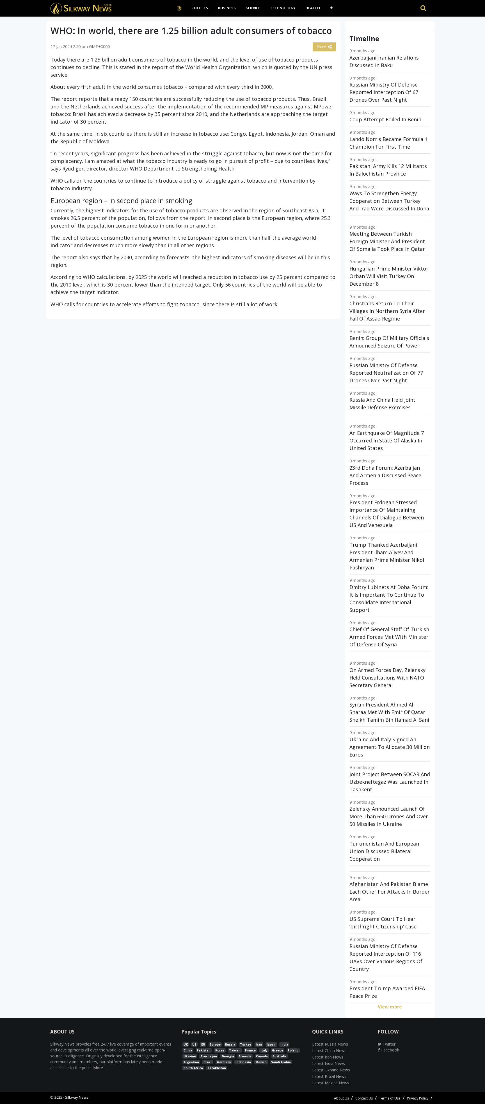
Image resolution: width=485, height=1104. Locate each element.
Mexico (260, 1062)
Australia (280, 1056)
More (98, 1067)
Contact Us (364, 1098)
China (188, 1050)
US (194, 1044)
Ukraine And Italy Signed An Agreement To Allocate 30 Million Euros (389, 747)
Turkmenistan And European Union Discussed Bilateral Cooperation (384, 851)
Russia (230, 1044)
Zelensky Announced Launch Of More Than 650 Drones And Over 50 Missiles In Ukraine (388, 816)
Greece (277, 1050)
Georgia (228, 1056)
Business (227, 7)
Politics (199, 7)
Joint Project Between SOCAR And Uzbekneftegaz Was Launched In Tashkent (389, 782)
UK (186, 1044)
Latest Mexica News (330, 1082)
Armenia (245, 1056)
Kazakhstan (216, 1068)
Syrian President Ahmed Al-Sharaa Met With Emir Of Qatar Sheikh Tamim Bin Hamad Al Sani (389, 712)
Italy (263, 1050)
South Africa (193, 1068)
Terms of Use (390, 1098)
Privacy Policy (417, 1098)
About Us (341, 1098)
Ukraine (190, 1056)
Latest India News (328, 1063)
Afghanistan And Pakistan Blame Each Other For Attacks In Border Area (389, 892)
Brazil (207, 1062)
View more (390, 1007)
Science (253, 7)
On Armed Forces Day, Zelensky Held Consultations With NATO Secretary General (387, 678)
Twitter (388, 1044)
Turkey (245, 1044)
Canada (262, 1056)
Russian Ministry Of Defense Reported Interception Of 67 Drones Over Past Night (383, 92)
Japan (271, 1044)
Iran (259, 1044)
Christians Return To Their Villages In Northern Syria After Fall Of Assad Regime (387, 311)
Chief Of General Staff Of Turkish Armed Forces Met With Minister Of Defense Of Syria (389, 637)
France (250, 1050)
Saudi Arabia (281, 1062)
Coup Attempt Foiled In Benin (385, 119)
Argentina (191, 1062)
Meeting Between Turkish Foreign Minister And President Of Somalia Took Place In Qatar (387, 241)
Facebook (389, 1050)
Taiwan (235, 1050)
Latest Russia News (330, 1044)
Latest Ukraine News (331, 1070)
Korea (220, 1050)
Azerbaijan (208, 1056)
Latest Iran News (327, 1057)
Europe (215, 1044)
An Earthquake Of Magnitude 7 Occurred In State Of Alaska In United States (386, 440)
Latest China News (329, 1050)
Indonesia (243, 1062)
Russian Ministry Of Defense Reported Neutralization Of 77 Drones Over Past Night (386, 373)
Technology (283, 7)
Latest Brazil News (329, 1076)
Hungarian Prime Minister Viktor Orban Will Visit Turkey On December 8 (388, 276)
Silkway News (76, 1097)
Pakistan (204, 1050)
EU (203, 1044)
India (284, 1044)
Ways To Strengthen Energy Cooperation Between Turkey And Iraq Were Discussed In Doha (389, 201)
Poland (293, 1050)
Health (312, 7)
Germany (224, 1062)
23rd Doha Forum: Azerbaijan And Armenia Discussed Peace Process (385, 475)
